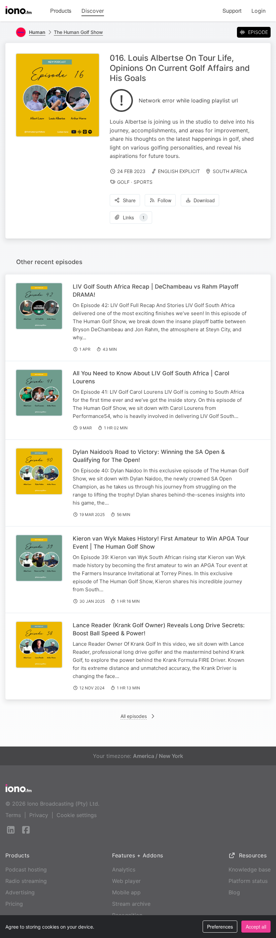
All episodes (133, 716)
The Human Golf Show (78, 32)
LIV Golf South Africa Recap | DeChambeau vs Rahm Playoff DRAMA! (155, 290)
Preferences (220, 926)
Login (258, 10)
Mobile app (126, 892)
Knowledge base (250, 869)
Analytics (123, 869)
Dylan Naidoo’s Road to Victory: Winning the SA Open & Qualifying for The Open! (149, 456)
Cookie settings (77, 815)
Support (231, 10)
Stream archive (131, 903)
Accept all (256, 926)
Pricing (14, 903)
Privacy (38, 815)
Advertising (20, 892)
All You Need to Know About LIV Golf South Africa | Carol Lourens (151, 377)
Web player (126, 881)
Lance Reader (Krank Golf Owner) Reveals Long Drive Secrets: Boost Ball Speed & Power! (159, 629)
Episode (258, 32)
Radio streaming (26, 881)
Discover (92, 10)
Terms (13, 815)
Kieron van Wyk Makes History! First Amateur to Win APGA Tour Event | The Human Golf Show (161, 542)
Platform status (248, 881)
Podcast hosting (26, 869)
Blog (234, 892)
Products (60, 10)
